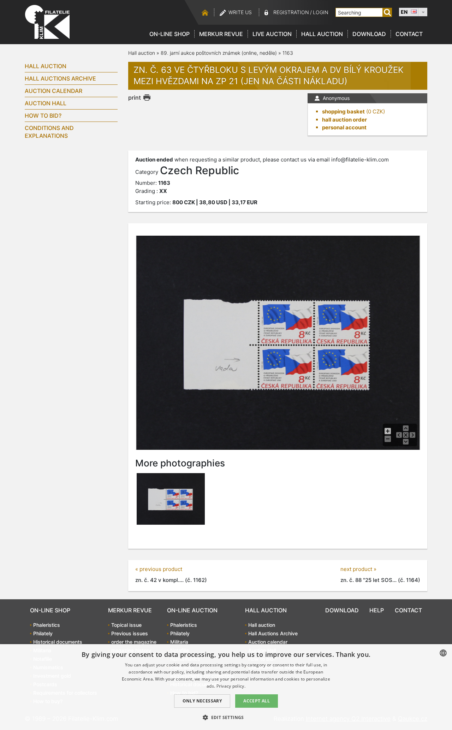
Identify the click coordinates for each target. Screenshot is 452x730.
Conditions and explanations (49, 131)
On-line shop (169, 33)
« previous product (158, 569)
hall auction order (344, 119)
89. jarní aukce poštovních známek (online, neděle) (219, 53)
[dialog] (226, 687)
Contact (409, 33)
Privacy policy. (231, 686)
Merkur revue (221, 33)
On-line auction (192, 610)
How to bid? (43, 115)
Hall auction (322, 33)
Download (369, 33)
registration (291, 12)
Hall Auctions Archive (60, 78)
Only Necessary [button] (202, 701)
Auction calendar (53, 90)
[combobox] (443, 653)
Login (320, 12)
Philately (43, 633)
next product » (358, 569)
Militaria (179, 642)
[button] (226, 717)
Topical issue (126, 625)
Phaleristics (46, 625)
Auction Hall (45, 103)
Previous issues (129, 633)
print (134, 97)
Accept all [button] (256, 701)
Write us (240, 12)
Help (376, 610)
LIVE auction (272, 33)
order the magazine (133, 642)
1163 (287, 53)
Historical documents (57, 642)
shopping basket (343, 111)
